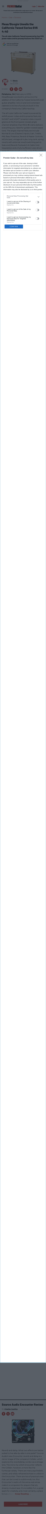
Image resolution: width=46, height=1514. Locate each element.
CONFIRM (14, 226)
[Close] (42, 156)
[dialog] (23, 757)
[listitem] (23, 196)
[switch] (37, 202)
